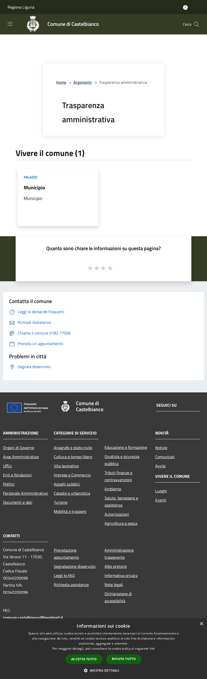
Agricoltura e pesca (121, 523)
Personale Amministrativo (25, 493)
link (151, 648)
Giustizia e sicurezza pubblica (122, 460)
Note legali (114, 585)
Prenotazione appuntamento (66, 553)
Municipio (34, 187)
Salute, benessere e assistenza (121, 501)
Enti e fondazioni (17, 475)
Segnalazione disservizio (74, 566)
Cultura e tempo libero (73, 457)
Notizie (161, 448)
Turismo (60, 502)
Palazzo (30, 177)
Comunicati (165, 457)
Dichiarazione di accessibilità (118, 597)
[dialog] (103, 648)
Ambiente (113, 489)
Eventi (160, 500)
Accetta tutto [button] (84, 659)
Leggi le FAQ (64, 575)
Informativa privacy (121, 575)
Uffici (7, 466)
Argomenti (82, 82)
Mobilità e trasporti (70, 511)
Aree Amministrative (21, 457)
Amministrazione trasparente (119, 553)
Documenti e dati (17, 502)
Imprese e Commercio (72, 475)
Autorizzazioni (117, 514)
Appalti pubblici (67, 484)
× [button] (201, 624)
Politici (9, 484)
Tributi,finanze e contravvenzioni (118, 476)
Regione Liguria (21, 7)
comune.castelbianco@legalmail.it (33, 617)
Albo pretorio (116, 566)
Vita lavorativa (66, 466)
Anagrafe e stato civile (73, 448)
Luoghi (161, 491)
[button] (103, 670)
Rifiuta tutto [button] (124, 659)
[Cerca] (196, 24)
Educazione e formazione (126, 447)
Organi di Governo (18, 448)
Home (61, 82)
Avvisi (160, 466)
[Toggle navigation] (10, 24)
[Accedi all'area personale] (185, 7)
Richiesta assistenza (71, 585)
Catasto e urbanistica (72, 493)
